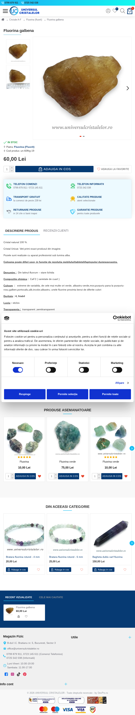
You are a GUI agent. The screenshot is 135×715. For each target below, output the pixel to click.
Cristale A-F (15, 19)
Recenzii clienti (55, 230)
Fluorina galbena (25, 607)
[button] (36, 88)
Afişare (119, 382)
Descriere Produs (21, 231)
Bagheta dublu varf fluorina (107, 556)
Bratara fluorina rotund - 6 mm (66, 556)
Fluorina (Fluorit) (24, 146)
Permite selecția (67, 394)
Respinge (25, 394)
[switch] (51, 370)
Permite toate (110, 394)
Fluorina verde (67, 461)
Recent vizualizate (18, 597)
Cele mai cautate (51, 597)
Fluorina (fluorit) (34, 19)
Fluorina (24, 461)
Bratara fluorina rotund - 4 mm (23, 556)
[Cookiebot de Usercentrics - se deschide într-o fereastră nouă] (115, 318)
